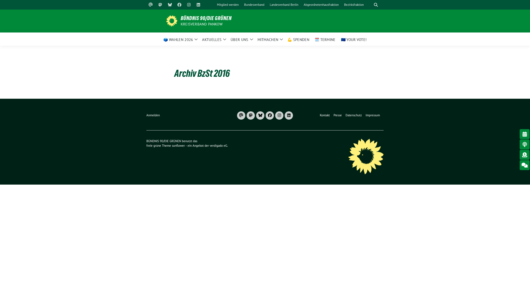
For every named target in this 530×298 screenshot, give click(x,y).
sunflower (178, 146)
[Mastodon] (160, 5)
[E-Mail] (151, 5)
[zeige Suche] (375, 5)
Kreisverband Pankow (202, 24)
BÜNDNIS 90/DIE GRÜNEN (206, 18)
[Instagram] (189, 5)
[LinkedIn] (198, 5)
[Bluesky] (170, 5)
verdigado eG (218, 146)
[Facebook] (179, 5)
